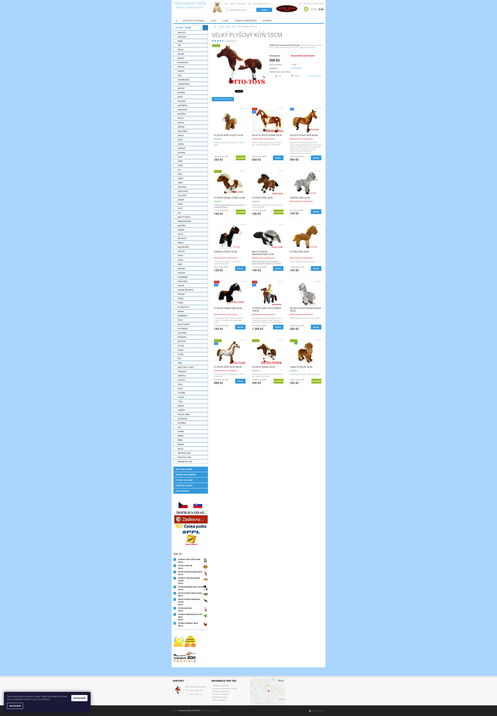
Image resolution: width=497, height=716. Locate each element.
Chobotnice (184, 84)
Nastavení (15, 705)
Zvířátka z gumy (184, 485)
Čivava (181, 345)
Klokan (181, 152)
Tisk (280, 76)
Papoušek (183, 281)
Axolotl (182, 32)
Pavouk (181, 273)
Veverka (182, 423)
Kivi (179, 170)
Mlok (180, 234)
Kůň (180, 174)
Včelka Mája (184, 414)
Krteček (182, 114)
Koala (181, 135)
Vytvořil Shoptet (318, 711)
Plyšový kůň (296, 68)
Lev (179, 212)
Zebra (181, 436)
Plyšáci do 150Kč (184, 480)
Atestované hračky (190, 5)
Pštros (181, 294)
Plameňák (183, 277)
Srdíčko (182, 375)
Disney (181, 58)
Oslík (180, 260)
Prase (181, 298)
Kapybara (182, 105)
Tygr (180, 401)
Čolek (181, 49)
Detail (278, 158)
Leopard (182, 187)
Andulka (182, 37)
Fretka (181, 66)
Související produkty (223, 99)
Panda (181, 285)
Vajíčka (181, 410)
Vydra (181, 431)
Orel (180, 264)
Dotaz (296, 76)
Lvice (180, 208)
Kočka (181, 144)
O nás (225, 20)
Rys (179, 358)
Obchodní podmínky (221, 685)
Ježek (180, 97)
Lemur (181, 200)
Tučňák (181, 393)
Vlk (179, 427)
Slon (180, 388)
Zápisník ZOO (184, 453)
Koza (180, 139)
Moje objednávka (219, 700)
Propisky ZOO (184, 457)
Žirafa (181, 444)
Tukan (181, 397)
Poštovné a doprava (193, 20)
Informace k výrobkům (221, 691)
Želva (180, 448)
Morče (181, 230)
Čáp (179, 45)
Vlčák (181, 354)
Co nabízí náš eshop (221, 694)
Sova (180, 384)
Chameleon (183, 79)
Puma (180, 302)
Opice (180, 255)
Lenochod (183, 191)
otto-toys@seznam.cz (197, 687)
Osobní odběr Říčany (246, 20)
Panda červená (185, 290)
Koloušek (183, 131)
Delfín (181, 54)
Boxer (181, 311)
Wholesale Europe (220, 697)
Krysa (181, 118)
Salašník (182, 333)
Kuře (180, 161)
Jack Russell (184, 324)
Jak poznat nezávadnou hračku (225, 688)
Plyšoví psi (183, 307)
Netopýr (182, 238)
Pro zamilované (184, 469)
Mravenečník (184, 221)
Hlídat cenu (316, 76)
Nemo (180, 242)
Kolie (180, 320)
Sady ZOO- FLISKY (186, 367)
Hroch (181, 71)
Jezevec (181, 88)
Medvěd (181, 225)
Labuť (181, 178)
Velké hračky (182, 491)
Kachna (181, 101)
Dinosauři (183, 62)
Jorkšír (181, 92)
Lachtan (182, 195)
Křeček (181, 127)
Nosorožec (183, 247)
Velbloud (182, 418)
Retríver (182, 337)
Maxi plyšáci (184, 217)
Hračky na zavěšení (186, 474)
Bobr (180, 41)
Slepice (181, 380)
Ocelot (181, 251)
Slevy (213, 20)
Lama (180, 182)
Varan (181, 406)
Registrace (319, 3)
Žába (180, 440)
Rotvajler (183, 328)
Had (180, 75)
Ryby (180, 363)
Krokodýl (183, 109)
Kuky (180, 157)
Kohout (182, 148)
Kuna (180, 165)
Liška (180, 204)
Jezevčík (182, 341)
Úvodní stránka (176, 20)
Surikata (182, 371)
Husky (181, 350)
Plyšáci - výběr (183, 27)
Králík (181, 122)
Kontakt (267, 20)
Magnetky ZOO (185, 461)
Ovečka (181, 268)
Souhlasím (79, 698)
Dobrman (182, 315)
